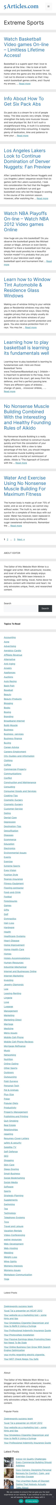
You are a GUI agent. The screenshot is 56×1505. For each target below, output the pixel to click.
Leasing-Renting (12, 993)
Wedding (8, 1252)
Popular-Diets (11, 1103)
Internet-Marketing (13, 976)
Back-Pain (9, 685)
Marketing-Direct (12, 1019)
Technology (10, 1213)
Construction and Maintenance (20, 782)
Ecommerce (10, 839)
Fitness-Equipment (14, 883)
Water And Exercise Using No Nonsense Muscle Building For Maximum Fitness (25, 486)
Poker (7, 1099)
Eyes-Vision (10, 870)
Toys (6, 1222)
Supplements (11, 1200)
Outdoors (9, 1072)
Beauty (7, 694)
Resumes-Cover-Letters (16, 1138)
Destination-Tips (12, 826)
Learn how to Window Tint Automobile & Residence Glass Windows (27, 287)
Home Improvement (14, 945)
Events (7, 857)
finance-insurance (13, 879)
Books (7, 707)
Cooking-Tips (11, 795)
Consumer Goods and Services (20, 791)
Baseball (8, 690)
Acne (6, 641)
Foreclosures (10, 901)
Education (9, 844)
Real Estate (10, 1125)
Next (21, 539)
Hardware (9, 927)
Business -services (14, 734)
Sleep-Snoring (11, 1169)
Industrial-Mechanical (15, 967)
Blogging (8, 703)
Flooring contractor (14, 888)
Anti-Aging (9, 663)
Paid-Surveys (11, 1081)
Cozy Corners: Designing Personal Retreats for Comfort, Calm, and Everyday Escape (33, 1473)
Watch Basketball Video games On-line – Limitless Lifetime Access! (26, 47)
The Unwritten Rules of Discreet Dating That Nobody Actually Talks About (32, 1484)
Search (7, 603)
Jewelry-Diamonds (14, 984)
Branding (8, 716)
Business (8, 729)
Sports (7, 1191)
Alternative (9, 659)
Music (7, 1050)
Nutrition (8, 1059)
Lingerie (8, 997)
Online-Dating (11, 1063)
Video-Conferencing (14, 1235)
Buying (7, 743)
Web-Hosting (11, 1248)
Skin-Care (9, 1164)
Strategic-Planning (13, 1195)
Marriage (8, 1024)
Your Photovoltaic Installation (19, 1335)
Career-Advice (11, 747)
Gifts (6, 910)
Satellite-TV (10, 1147)
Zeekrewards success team (18, 1306)
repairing (8, 1134)
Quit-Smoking (11, 1121)
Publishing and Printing (16, 1116)
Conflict (8, 778)
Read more (24, 83)
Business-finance (13, 738)
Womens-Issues (12, 1270)
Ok (21, 1501)
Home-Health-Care (14, 949)
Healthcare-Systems (14, 936)
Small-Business (12, 1173)
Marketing (9, 1015)
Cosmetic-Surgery (13, 800)
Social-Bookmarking (14, 1178)
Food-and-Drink (12, 892)
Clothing (8, 760)
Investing (8, 980)
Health (7, 932)
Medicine (8, 1028)
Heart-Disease (11, 940)
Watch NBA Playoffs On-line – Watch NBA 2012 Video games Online (26, 221)
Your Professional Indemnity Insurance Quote (27, 1330)
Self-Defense (11, 1151)
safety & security (12, 1143)
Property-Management (16, 1112)
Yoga (6, 1279)
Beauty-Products (13, 699)
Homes (7, 954)
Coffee (7, 765)
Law (6, 989)
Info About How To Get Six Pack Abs (24, 101)
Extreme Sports (12, 866)
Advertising (10, 646)
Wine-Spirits (10, 1261)
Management (11, 1011)
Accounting (10, 637)
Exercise (8, 861)
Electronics (9, 848)
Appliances (9, 672)
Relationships (11, 1129)
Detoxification (11, 830)
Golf (6, 914)
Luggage (8, 1006)
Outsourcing (10, 1077)
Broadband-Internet (14, 721)
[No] (52, 1497)
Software (8, 1186)
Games (7, 905)
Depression (10, 822)
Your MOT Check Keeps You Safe (21, 1359)
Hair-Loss (9, 923)
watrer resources (13, 1239)
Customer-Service (13, 809)
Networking (10, 1055)
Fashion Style (11, 874)
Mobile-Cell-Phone (14, 1037)
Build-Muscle (11, 725)
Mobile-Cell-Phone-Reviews (18, 1041)
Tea (6, 1208)
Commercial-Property (15, 769)
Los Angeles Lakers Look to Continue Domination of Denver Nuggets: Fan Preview (27, 158)
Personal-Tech (11, 1085)
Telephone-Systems (14, 1217)
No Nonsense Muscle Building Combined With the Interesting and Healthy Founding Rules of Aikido (27, 417)
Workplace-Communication (18, 1274)
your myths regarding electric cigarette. (24, 1354)
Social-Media (11, 1182)
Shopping (9, 1160)
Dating (7, 813)
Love (6, 1002)
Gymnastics (10, 918)
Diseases (8, 835)
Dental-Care (10, 817)
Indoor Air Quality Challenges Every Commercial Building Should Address (34, 1462)
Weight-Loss (10, 1257)
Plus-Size (9, 1094)
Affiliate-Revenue (13, 655)
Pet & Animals (11, 1090)
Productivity (10, 1107)
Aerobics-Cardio (12, 650)
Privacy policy (32, 1501)
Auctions (8, 677)
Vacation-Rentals (13, 1230)
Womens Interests (13, 1266)
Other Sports (10, 1068)
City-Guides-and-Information (19, 756)
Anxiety (8, 668)
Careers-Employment (15, 751)
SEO (6, 1156)
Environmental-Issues (15, 852)
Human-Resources (13, 962)
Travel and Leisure (13, 1226)
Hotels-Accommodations (17, 958)
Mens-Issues (10, 1033)
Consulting (9, 787)
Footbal (8, 896)
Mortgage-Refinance (15, 1046)
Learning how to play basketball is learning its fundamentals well (26, 347)
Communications (12, 773)
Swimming (9, 1204)
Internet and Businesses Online (20, 971)
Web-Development (13, 1244)
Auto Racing (10, 681)
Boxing (7, 712)
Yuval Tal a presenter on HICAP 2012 (23, 1310)
